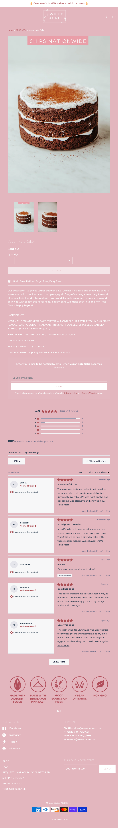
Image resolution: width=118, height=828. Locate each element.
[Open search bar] (105, 16)
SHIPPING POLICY (13, 777)
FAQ (5, 766)
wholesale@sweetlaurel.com (80, 739)
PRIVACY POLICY (12, 783)
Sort (81, 472)
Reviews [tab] (14, 453)
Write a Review (98, 462)
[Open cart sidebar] (114, 16)
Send (107, 768)
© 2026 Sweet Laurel (59, 819)
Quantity (13, 254)
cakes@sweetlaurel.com (87, 728)
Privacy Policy (70, 393)
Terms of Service (89, 393)
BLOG (5, 761)
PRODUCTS (21, 30)
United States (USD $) (57, 803)
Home (11, 30)
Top (59, 710)
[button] (24, 217)
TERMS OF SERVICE (14, 789)
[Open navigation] (4, 16)
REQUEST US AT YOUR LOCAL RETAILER (26, 772)
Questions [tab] (32, 453)
